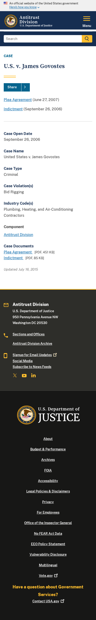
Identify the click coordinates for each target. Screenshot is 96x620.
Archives (48, 460)
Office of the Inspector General (48, 523)
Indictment (13, 109)
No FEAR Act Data (48, 533)
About (48, 439)
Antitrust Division (18, 235)
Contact (45, 601)
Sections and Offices (29, 334)
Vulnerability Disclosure (48, 554)
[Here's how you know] (48, 5)
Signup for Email (32, 355)
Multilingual (48, 565)
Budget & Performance (48, 449)
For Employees (48, 512)
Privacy (48, 502)
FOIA (48, 470)
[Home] (29, 27)
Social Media (23, 361)
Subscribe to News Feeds (32, 367)
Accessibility (48, 481)
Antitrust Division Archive (32, 343)
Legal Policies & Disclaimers (48, 491)
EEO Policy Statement (48, 544)
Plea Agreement (18, 100)
